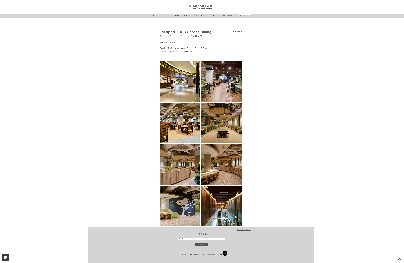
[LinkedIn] (224, 253)
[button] (244, 230)
